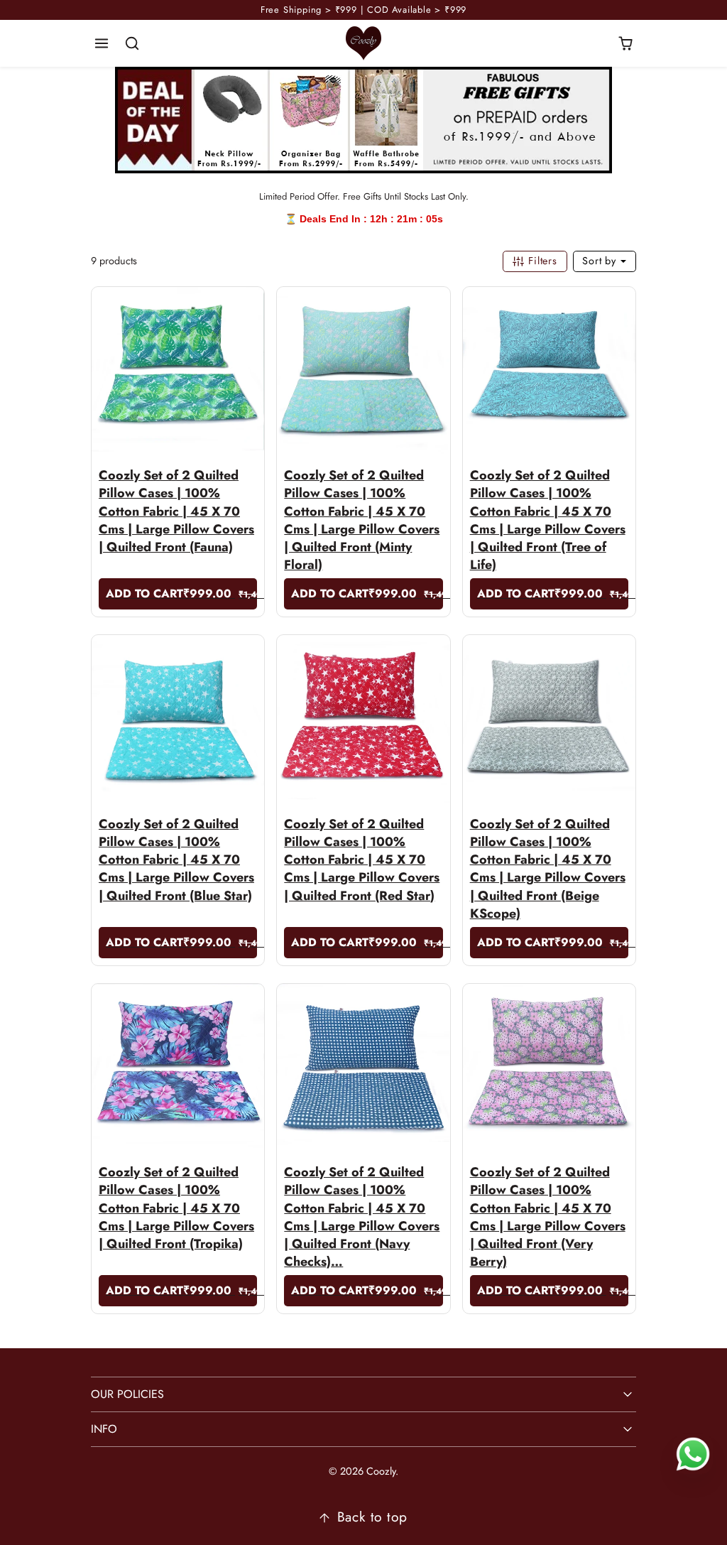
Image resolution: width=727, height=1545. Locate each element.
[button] (102, 43)
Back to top (372, 1517)
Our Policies (127, 1394)
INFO (104, 1429)
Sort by (600, 261)
